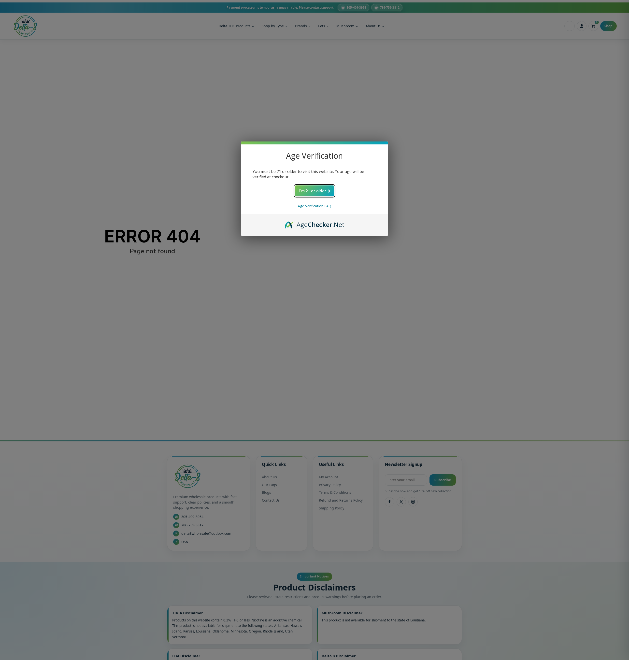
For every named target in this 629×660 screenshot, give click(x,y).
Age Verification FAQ (314, 206)
